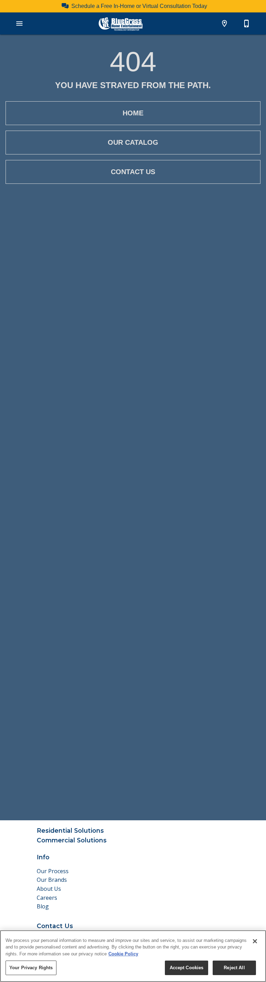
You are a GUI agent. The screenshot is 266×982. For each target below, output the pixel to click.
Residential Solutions (70, 830)
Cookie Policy (123, 953)
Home (133, 113)
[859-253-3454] (246, 23)
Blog (43, 906)
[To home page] (120, 23)
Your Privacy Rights (31, 967)
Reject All (234, 967)
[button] (19, 23)
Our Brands (52, 880)
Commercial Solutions (72, 840)
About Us (49, 889)
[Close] (255, 941)
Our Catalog (133, 142)
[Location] (224, 23)
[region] (133, 956)
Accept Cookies (187, 967)
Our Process (53, 871)
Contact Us (133, 172)
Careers (47, 897)
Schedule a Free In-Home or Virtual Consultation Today (139, 6)
